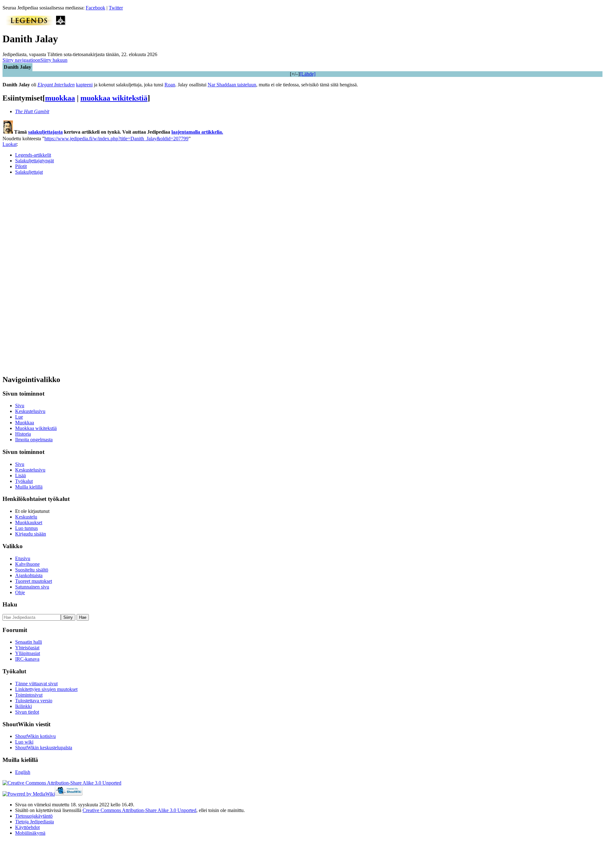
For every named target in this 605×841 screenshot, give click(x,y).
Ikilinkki (23, 706)
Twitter (116, 7)
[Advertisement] (50, 274)
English (22, 772)
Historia (23, 434)
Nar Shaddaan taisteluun (232, 84)
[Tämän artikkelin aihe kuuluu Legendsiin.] (29, 23)
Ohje (20, 592)
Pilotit (21, 166)
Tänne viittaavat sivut (36, 683)
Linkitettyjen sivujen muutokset (46, 689)
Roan (169, 84)
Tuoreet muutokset (33, 581)
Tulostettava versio (33, 700)
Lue (19, 417)
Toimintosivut (29, 695)
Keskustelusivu (30, 411)
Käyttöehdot (27, 827)
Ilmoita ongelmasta (34, 439)
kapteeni (84, 84)
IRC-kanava (27, 659)
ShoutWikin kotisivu (35, 736)
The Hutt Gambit (32, 111)
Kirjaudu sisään (30, 533)
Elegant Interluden (56, 84)
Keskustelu (26, 516)
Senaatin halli (28, 642)
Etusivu (22, 558)
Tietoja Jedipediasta (34, 821)
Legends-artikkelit (33, 155)
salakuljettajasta (45, 132)
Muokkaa (24, 422)
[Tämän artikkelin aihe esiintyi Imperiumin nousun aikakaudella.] (61, 23)
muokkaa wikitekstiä (113, 98)
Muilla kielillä (29, 487)
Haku (10, 604)
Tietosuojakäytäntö (34, 816)
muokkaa (60, 98)
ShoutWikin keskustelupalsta (43, 747)
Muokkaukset (28, 522)
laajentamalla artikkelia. (197, 132)
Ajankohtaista (29, 575)
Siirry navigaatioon (21, 60)
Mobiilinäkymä (30, 833)
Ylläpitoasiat (27, 653)
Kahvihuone (27, 564)
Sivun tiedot (27, 712)
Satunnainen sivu (32, 586)
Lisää (20, 475)
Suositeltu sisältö (31, 569)
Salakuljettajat (29, 172)
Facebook (95, 7)
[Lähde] (307, 74)
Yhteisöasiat (27, 647)
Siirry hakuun (53, 60)
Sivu (19, 405)
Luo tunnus (26, 528)
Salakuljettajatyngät (34, 160)
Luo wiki (24, 742)
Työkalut (24, 481)
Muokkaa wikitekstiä (36, 428)
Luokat (10, 144)
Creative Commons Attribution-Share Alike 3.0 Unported (139, 810)
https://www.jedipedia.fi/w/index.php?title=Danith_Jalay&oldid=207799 (116, 138)
